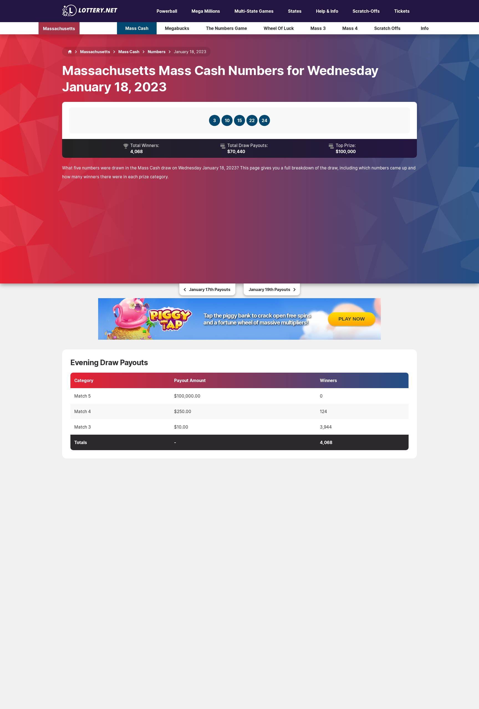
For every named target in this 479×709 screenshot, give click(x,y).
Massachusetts (59, 28)
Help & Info (327, 11)
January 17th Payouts (209, 289)
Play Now (351, 319)
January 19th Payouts (269, 289)
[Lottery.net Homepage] (70, 52)
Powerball (167, 11)
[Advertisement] (239, 225)
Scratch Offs (387, 28)
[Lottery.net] (90, 14)
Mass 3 (318, 28)
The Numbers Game (226, 28)
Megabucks (177, 28)
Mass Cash (136, 28)
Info (425, 28)
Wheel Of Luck (279, 28)
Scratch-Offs (366, 11)
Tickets (402, 11)
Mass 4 (350, 28)
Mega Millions (206, 11)
